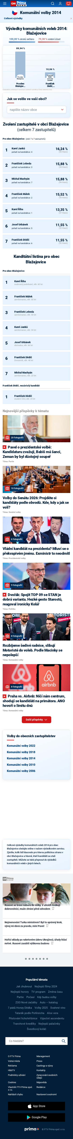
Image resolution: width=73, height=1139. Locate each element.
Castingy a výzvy (44, 1065)
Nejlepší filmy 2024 (46, 986)
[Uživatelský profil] (60, 3)
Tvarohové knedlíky (24, 1023)
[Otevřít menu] (5, 3)
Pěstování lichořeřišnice (23, 1018)
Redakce (40, 1087)
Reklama (12, 1065)
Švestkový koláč (36, 1029)
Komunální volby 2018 (21, 752)
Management (43, 1056)
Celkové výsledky (13, 18)
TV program (38, 991)
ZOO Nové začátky (26, 1002)
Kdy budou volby (46, 997)
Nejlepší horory (20, 991)
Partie (20, 997)
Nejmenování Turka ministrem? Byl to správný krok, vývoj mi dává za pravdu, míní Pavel (33, 924)
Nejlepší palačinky (49, 1023)
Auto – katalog (49, 1002)
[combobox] (35, 110)
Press (39, 1061)
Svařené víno (57, 1007)
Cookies (12, 1082)
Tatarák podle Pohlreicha (29, 1013)
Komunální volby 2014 (21, 758)
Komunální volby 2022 (21, 745)
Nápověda (41, 1082)
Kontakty (40, 1070)
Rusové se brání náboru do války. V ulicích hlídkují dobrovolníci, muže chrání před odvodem (32, 907)
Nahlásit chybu (15, 1094)
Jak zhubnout (24, 986)
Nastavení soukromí (46, 1094)
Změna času (55, 991)
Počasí (30, 997)
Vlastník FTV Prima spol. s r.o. (20, 1088)
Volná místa (14, 1061)
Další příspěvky (34, 719)
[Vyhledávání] (52, 3)
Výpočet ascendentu (52, 1018)
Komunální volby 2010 (21, 764)
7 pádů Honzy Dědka (20, 1007)
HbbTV (11, 1070)
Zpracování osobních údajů (46, 1076)
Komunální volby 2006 (21, 771)
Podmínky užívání (16, 1075)
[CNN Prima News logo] (19, 3)
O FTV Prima (14, 1056)
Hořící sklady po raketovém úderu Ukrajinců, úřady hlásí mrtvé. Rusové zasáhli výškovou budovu (36, 941)
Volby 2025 (41, 1007)
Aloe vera (52, 1013)
